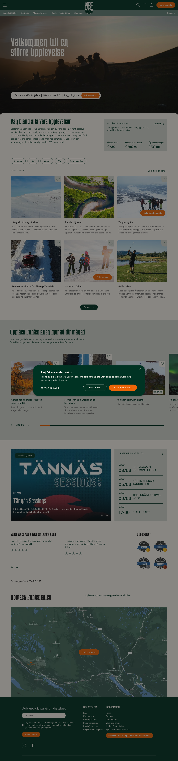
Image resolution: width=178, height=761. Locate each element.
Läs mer (63, 380)
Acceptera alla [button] (123, 387)
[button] (50, 387)
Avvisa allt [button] (95, 387)
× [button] (140, 369)
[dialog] (89, 380)
